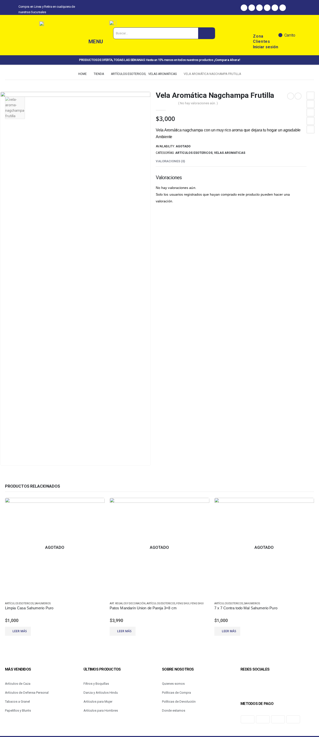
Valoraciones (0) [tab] (170, 161)
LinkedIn (311, 112)
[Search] (206, 33)
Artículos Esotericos (194, 153)
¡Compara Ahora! (227, 60)
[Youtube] (282, 7)
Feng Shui (182, 603)
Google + (311, 121)
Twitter (311, 104)
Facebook (311, 96)
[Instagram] (251, 7)
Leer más (19, 631)
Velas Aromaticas (229, 153)
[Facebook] (244, 7)
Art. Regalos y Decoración (128, 603)
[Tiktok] (275, 7)
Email (311, 129)
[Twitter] (267, 7)
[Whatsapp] (259, 7)
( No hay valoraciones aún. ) (198, 103)
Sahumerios (43, 603)
